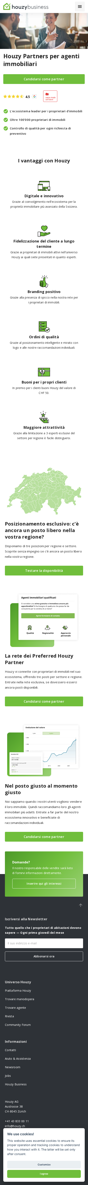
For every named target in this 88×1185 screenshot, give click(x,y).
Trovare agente (15, 1008)
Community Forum (18, 1025)
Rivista (9, 1016)
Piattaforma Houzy (18, 990)
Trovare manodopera (19, 999)
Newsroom (12, 1067)
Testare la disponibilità (44, 570)
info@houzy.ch (15, 1126)
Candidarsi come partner (44, 79)
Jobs (8, 1076)
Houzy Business (16, 1084)
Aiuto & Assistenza (18, 1058)
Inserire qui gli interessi (44, 883)
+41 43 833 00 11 (17, 1121)
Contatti (10, 1050)
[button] (80, 6)
